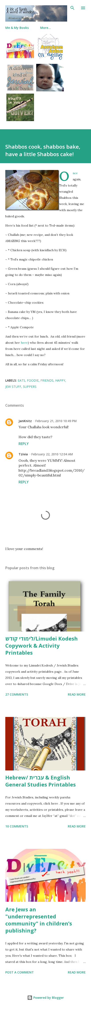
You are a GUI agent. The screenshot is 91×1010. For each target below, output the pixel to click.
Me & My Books (17, 28)
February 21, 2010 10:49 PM (56, 421)
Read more (77, 694)
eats (21, 380)
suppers (29, 386)
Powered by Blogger (48, 997)
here (24, 343)
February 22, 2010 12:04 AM (52, 454)
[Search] (72, 8)
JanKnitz (25, 421)
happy (60, 380)
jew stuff (13, 386)
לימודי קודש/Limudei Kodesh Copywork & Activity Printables (41, 645)
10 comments (16, 826)
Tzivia (23, 454)
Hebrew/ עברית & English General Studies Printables (40, 781)
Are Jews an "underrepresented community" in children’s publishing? (38, 920)
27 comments (16, 694)
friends (46, 380)
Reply (24, 443)
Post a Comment (19, 972)
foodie (33, 380)
